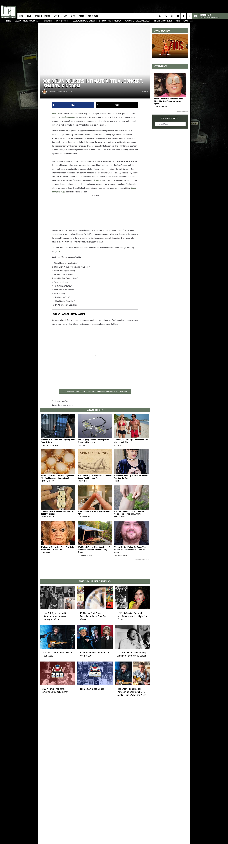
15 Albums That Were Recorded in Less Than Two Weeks (93, 616)
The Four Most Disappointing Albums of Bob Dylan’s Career (131, 654)
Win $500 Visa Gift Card (184, 21)
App (55, 16)
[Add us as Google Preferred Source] (166, 16)
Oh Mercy (97, 180)
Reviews (46, 16)
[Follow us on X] (189, 16)
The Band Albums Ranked (163, 21)
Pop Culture (93, 16)
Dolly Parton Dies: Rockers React (27, 21)
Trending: (7, 21)
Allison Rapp (52, 92)
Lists (73, 16)
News (29, 16)
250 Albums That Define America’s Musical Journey (55, 690)
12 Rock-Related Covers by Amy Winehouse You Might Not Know (132, 616)
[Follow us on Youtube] (177, 16)
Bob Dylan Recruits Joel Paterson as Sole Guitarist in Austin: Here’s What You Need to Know (131, 691)
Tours (81, 16)
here (58, 251)
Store (37, 16)
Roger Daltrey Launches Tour (83, 21)
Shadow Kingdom (68, 117)
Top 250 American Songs (92, 688)
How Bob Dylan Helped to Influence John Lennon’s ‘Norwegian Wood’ (54, 616)
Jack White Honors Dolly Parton (56, 21)
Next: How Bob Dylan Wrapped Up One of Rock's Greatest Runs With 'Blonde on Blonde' (95, 391)
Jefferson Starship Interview (109, 21)
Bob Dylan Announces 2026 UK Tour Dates (57, 654)
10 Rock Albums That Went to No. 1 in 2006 (94, 654)
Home (21, 16)
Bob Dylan (56, 113)
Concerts (64, 405)
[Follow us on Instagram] (172, 16)
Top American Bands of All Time (168, 55)
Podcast (63, 16)
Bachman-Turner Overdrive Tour (137, 21)
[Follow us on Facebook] (183, 16)
